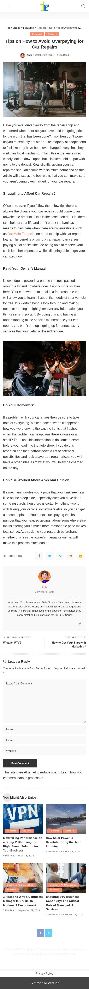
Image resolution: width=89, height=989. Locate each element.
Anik (29, 55)
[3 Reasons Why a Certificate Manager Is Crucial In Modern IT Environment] (23, 878)
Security (27, 831)
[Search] (83, 6)
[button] (8, 6)
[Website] (79, 624)
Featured (37, 34)
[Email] (81, 556)
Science (69, 831)
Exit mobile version (45, 983)
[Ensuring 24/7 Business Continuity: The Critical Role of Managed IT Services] (66, 878)
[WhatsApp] (60, 556)
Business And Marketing (20, 885)
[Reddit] (70, 556)
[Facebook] (39, 556)
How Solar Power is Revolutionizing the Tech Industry (63, 842)
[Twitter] (50, 556)
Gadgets (52, 34)
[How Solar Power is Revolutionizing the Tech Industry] (66, 819)
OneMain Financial (21, 234)
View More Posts (44, 592)
